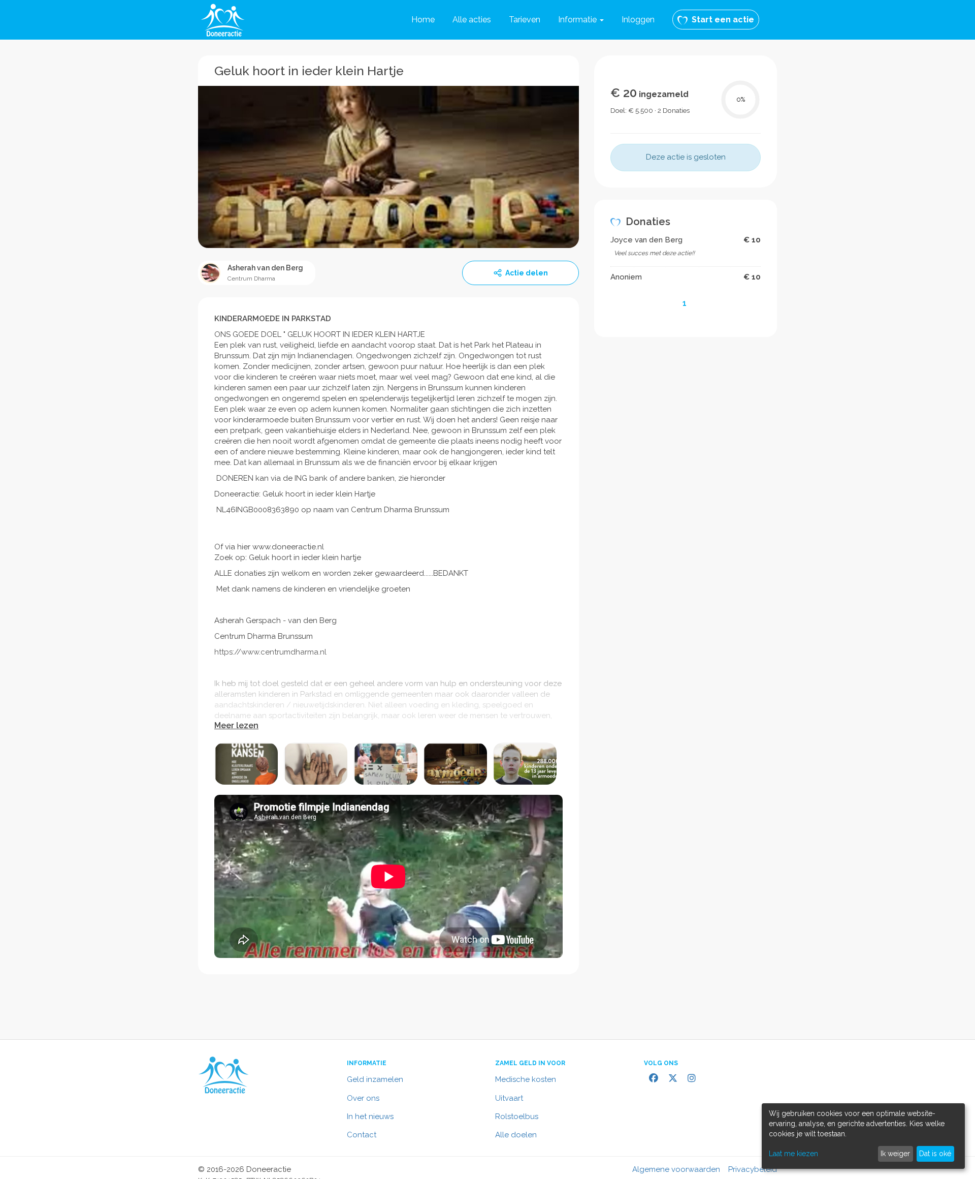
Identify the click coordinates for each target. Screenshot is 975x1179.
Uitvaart (509, 1098)
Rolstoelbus (516, 1116)
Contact (361, 1134)
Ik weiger (895, 1154)
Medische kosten (525, 1079)
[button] (581, 20)
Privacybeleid (752, 1169)
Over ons (363, 1098)
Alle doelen (516, 1134)
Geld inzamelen (375, 1079)
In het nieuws (370, 1116)
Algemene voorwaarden (676, 1169)
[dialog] (863, 1136)
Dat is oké (935, 1154)
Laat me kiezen (793, 1154)
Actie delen (526, 273)
